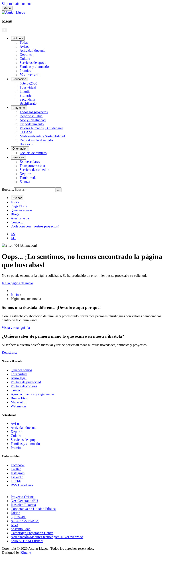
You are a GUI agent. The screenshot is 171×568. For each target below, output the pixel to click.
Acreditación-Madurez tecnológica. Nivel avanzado (47, 537)
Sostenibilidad (21, 529)
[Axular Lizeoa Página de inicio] (13, 12)
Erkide (15, 513)
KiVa (14, 525)
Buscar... (8, 189)
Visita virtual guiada (16, 328)
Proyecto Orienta (23, 497)
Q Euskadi (18, 517)
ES (13, 234)
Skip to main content (16, 4)
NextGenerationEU (24, 501)
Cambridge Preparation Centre (32, 533)
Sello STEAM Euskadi (27, 541)
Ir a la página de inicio (17, 283)
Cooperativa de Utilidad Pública (33, 509)
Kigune (25, 552)
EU (13, 238)
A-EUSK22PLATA (25, 521)
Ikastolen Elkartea (23, 505)
